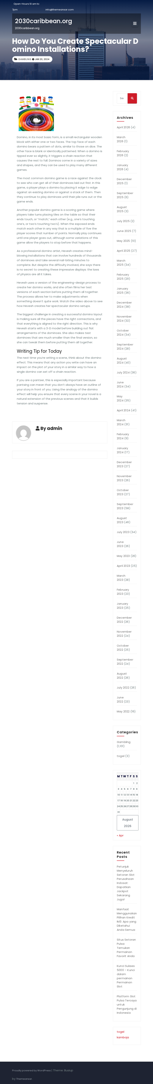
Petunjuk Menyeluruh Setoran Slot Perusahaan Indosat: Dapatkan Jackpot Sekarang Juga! (126, 883)
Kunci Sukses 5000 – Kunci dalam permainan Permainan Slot (126, 976)
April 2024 (123, 410)
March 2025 (121, 263)
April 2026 (123, 127)
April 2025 (123, 251)
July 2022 (123, 687)
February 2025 (123, 277)
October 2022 (123, 648)
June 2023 (120, 544)
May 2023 (123, 556)
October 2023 (123, 492)
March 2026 (121, 139)
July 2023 (123, 532)
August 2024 (122, 360)
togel (120, 756)
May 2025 (123, 241)
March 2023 (121, 578)
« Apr (120, 835)
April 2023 (123, 566)
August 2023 (122, 520)
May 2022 (123, 711)
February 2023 (123, 592)
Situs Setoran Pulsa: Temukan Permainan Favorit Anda (126, 948)
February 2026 (123, 153)
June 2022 (120, 699)
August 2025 (122, 209)
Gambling (24, 59)
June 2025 (124, 231)
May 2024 (120, 398)
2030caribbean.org (43, 21)
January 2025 (122, 291)
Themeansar (24, 1079)
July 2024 (123, 372)
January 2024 (122, 450)
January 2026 (122, 167)
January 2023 (122, 606)
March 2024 (121, 422)
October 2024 (123, 333)
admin (54, 428)
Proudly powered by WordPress (31, 1070)
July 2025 (123, 221)
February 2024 (123, 436)
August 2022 (122, 676)
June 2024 (120, 384)
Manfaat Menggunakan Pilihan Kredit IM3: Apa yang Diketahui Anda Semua (127, 919)
